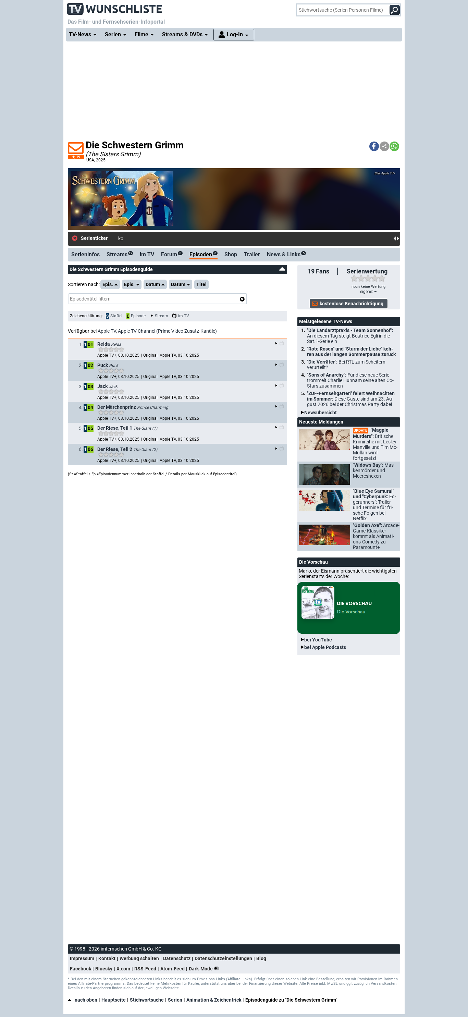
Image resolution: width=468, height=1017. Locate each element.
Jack (113, 386)
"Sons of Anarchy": (350, 380)
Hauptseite (113, 1000)
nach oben (86, 1000)
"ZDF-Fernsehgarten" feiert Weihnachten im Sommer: (351, 399)
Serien (175, 1000)
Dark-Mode (201, 968)
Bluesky (103, 968)
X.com (123, 968)
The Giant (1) (145, 428)
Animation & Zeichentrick (213, 1000)
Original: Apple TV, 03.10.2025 (171, 355)
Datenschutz (176, 958)
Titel (201, 284)
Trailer (252, 254)
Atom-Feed (172, 968)
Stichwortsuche (147, 1000)
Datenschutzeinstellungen (223, 958)
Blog (261, 958)
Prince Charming (152, 407)
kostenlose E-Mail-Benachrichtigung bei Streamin (170, 238)
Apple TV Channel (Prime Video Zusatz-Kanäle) (167, 331)
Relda (116, 344)
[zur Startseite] (114, 7)
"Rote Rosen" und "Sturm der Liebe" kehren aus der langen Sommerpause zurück (351, 351)
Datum (153, 284)
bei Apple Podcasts (325, 647)
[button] (374, 146)
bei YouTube (318, 639)
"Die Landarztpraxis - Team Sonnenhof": (350, 336)
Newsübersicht (320, 412)
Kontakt (106, 958)
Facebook (80, 968)
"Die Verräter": (346, 364)
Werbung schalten (139, 958)
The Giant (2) (145, 449)
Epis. (107, 284)
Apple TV (107, 331)
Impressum (82, 958)
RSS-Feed (145, 968)
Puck (113, 365)
